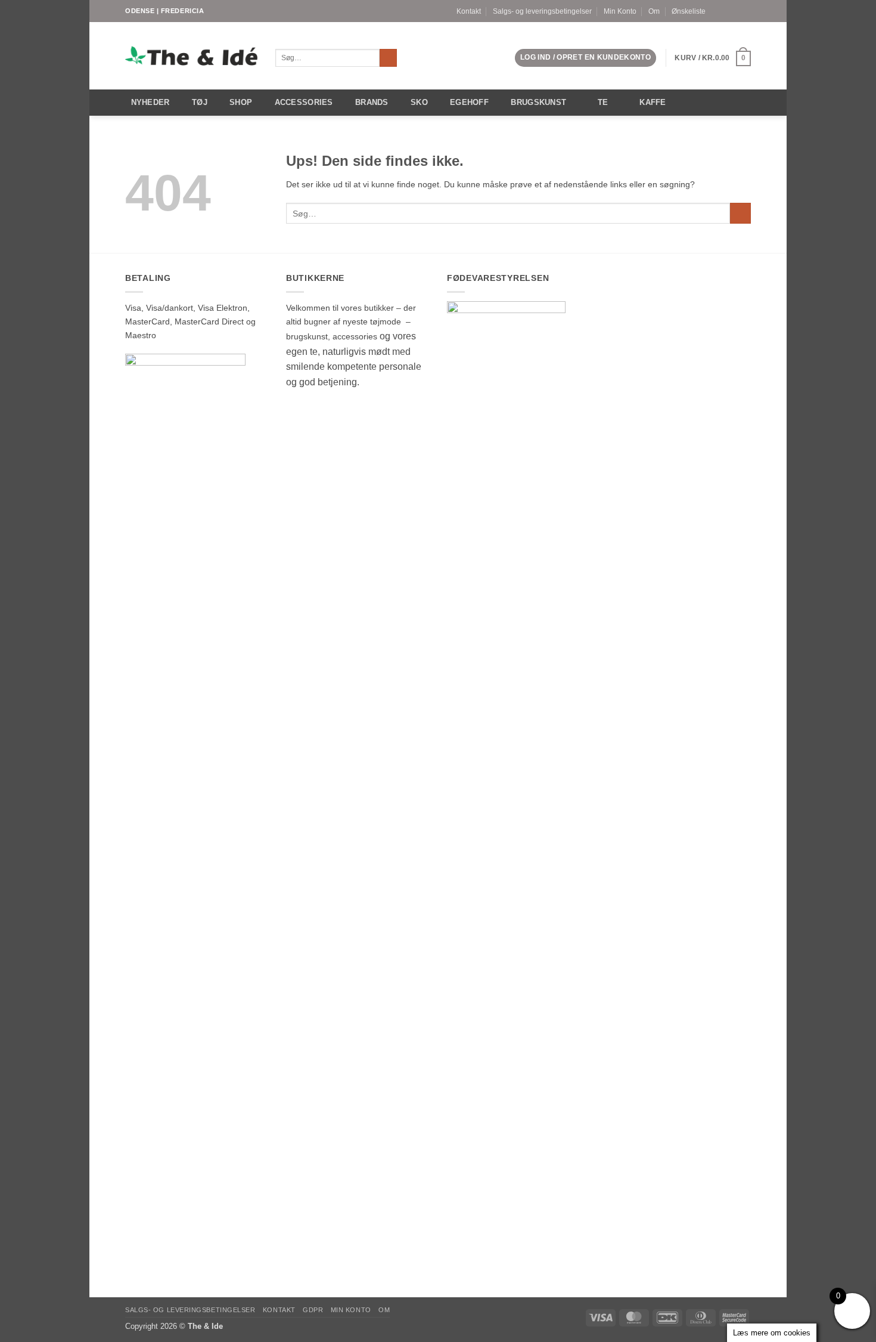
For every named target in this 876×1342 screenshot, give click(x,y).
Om (654, 11)
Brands (372, 102)
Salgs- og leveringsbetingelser (542, 11)
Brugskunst (538, 102)
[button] (585, 58)
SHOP (240, 102)
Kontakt (468, 11)
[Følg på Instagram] (735, 10)
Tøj (199, 102)
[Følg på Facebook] (725, 10)
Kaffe (652, 102)
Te (603, 102)
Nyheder (150, 102)
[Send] (388, 58)
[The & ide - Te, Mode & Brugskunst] (191, 56)
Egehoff (469, 102)
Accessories (304, 102)
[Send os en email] (746, 10)
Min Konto (620, 11)
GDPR (313, 1309)
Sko (419, 102)
